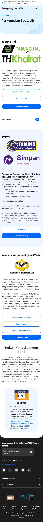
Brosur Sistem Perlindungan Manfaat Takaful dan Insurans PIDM (21, 421)
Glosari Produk (4, 508)
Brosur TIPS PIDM (36, 508)
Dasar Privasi (14, 508)
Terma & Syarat (24, 508)
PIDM (27, 428)
